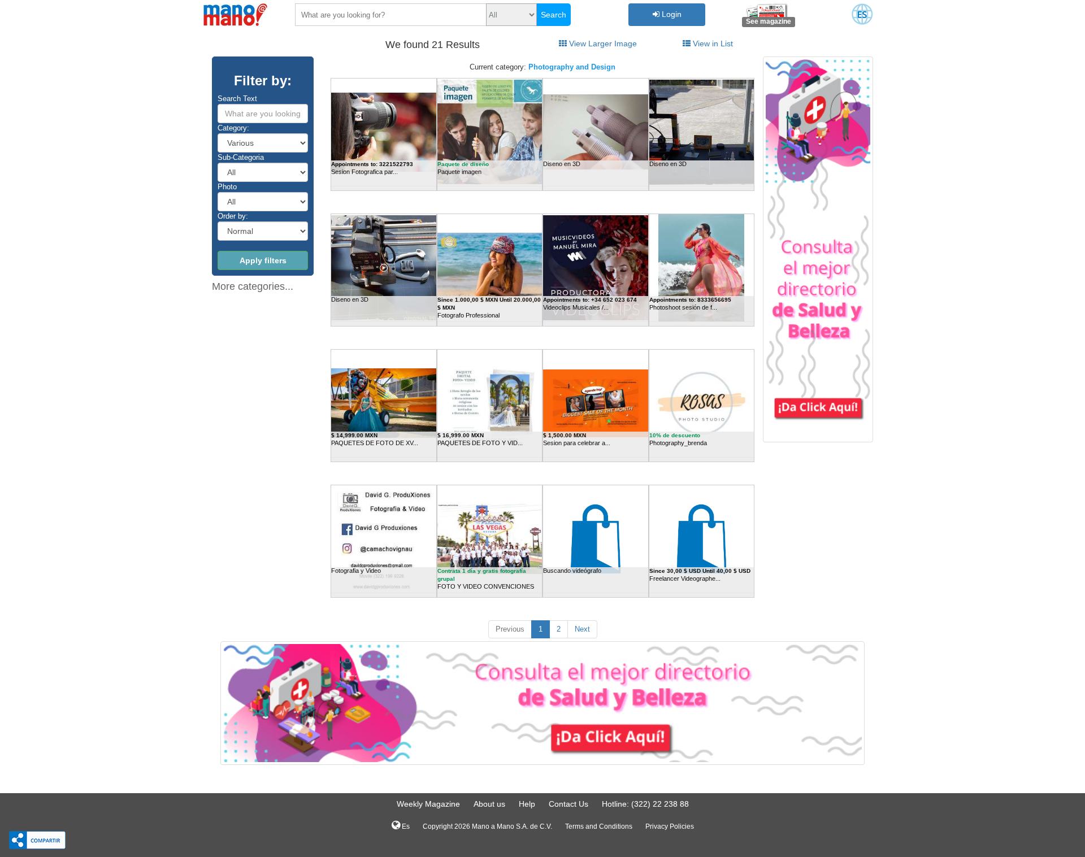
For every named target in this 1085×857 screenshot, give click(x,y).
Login (670, 14)
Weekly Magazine (428, 803)
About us (489, 803)
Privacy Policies (669, 826)
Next (582, 629)
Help (527, 803)
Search (553, 14)
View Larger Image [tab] (602, 43)
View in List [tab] (712, 43)
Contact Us (568, 803)
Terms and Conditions (598, 826)
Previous (510, 629)
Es (405, 826)
